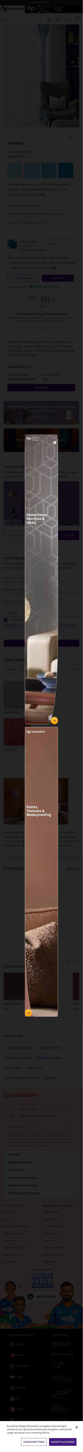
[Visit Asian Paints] (28, 1013)
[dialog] (41, 724)
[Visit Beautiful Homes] (54, 720)
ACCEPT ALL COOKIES (62, 1441)
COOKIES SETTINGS (33, 1441)
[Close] (54, 442)
